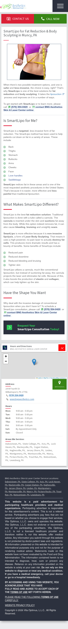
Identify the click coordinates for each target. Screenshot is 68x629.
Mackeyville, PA (16, 484)
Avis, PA (44, 481)
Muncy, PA (32, 491)
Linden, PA (32, 488)
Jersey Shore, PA (17, 488)
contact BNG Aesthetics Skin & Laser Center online (32, 108)
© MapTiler (45, 378)
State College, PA (30, 481)
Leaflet (39, 378)
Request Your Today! (38, 327)
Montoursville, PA (17, 491)
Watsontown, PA (21, 494)
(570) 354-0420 (16, 395)
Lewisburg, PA (37, 494)
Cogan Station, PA (33, 484)
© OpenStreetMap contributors (57, 378)
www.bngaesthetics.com (22, 399)
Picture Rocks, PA (46, 491)
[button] (34, 362)
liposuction (55, 94)
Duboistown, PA (12, 481)
